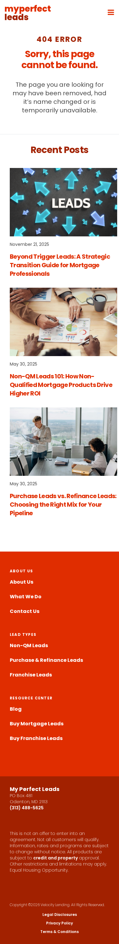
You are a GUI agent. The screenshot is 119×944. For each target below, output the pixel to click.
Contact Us (24, 611)
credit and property (55, 858)
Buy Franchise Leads (36, 738)
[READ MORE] (63, 202)
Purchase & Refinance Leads (46, 660)
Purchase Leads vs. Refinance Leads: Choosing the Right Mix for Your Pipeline (63, 504)
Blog (16, 709)
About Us (21, 581)
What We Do (25, 596)
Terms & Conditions (59, 931)
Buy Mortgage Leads (36, 723)
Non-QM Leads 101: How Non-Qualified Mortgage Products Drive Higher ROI (61, 385)
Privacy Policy (59, 923)
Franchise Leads (31, 674)
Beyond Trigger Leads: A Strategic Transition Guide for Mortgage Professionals (60, 265)
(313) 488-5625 (27, 808)
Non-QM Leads (29, 645)
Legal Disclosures (59, 914)
